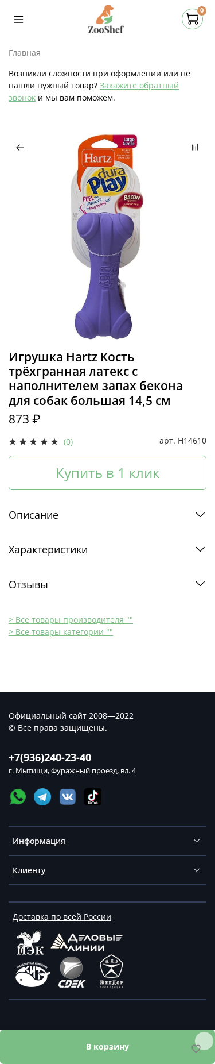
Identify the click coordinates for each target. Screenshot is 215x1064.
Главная (25, 52)
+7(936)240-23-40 (50, 757)
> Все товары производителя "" (71, 619)
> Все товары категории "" (61, 631)
